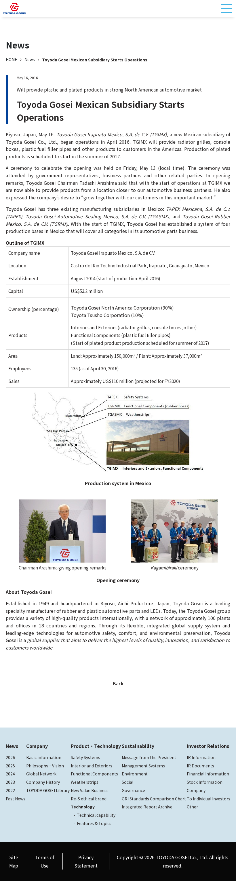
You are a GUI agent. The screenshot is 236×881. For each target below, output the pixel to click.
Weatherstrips (84, 782)
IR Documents (200, 766)
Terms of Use (44, 861)
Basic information (43, 757)
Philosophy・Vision (45, 766)
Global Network (41, 774)
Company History (43, 782)
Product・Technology (96, 745)
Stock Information (204, 782)
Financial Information (208, 774)
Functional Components (94, 774)
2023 (10, 782)
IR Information (201, 757)
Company (37, 745)
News (29, 59)
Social (127, 782)
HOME (11, 59)
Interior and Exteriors (91, 766)
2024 (10, 774)
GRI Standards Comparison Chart (154, 799)
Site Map (13, 861)
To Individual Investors (208, 799)
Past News (15, 799)
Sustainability (138, 745)
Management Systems (143, 766)
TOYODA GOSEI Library (48, 790)
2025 (10, 766)
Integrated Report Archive (147, 807)
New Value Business (90, 790)
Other (192, 807)
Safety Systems (85, 757)
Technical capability (96, 815)
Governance (133, 790)
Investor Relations (208, 745)
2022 (10, 790)
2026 (10, 757)
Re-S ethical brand (88, 799)
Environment (135, 774)
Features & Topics (94, 823)
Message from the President (149, 757)
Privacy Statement (86, 861)
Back (118, 683)
